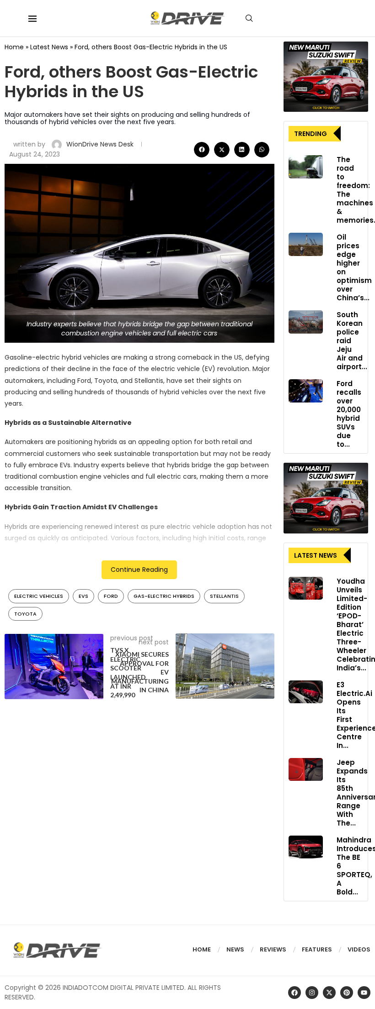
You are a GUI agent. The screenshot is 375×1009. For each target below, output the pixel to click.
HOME (202, 949)
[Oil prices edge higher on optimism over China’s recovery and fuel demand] (306, 244)
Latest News (49, 47)
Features (317, 949)
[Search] (249, 18)
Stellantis (224, 596)
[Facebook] (294, 992)
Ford (111, 596)
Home (14, 47)
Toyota (25, 613)
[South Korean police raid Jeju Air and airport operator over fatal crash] (306, 321)
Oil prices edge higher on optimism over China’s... (354, 267)
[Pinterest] (346, 992)
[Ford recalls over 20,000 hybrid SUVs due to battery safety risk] (306, 390)
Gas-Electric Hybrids (164, 596)
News (235, 949)
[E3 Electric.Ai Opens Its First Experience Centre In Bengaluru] (306, 691)
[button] (201, 149)
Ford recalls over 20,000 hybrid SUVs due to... (349, 414)
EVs (83, 596)
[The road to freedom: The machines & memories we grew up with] (306, 166)
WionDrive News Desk (100, 144)
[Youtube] (364, 992)
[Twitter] (329, 992)
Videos (359, 949)
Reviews (273, 949)
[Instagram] (311, 992)
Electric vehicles (38, 596)
